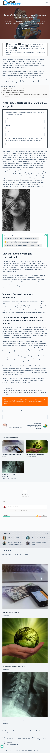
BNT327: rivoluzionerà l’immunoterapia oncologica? (13, 720)
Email (7, 132)
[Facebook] (2, 550)
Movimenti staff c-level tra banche (16, 29)
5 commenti (13, 458)
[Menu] (47, 2)
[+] (26, 510)
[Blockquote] (19, 510)
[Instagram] (6, 550)
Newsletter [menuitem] (10, 554)
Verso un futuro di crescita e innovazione (13, 92)
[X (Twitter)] (4, 550)
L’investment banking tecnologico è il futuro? (11, 612)
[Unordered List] (17, 510)
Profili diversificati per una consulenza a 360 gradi (15, 88)
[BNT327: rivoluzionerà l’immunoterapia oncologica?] (13, 467)
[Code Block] (21, 510)
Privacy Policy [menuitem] (18, 554)
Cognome (8, 125)
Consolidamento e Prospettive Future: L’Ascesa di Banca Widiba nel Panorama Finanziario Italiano (26, 95)
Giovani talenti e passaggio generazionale (13, 90)
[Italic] (10, 510)
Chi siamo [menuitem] (4, 554)
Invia (7, 144)
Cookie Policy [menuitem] (26, 554)
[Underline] (12, 510)
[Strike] (14, 510)
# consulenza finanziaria (8, 411)
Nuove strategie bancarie (30, 29)
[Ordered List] (16, 510)
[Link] (23, 510)
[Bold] (8, 510)
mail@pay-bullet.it (41, 739)
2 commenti (39, 29)
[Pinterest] (8, 550)
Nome (7, 119)
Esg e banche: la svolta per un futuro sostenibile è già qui (13, 666)
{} (24, 510)
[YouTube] (10, 550)
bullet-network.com (12, 744)
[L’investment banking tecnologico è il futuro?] (13, 446)
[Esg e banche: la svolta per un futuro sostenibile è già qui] (37, 446)
